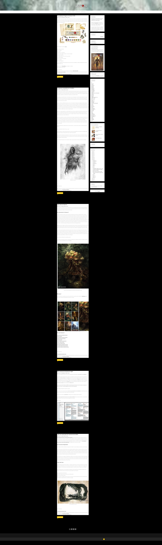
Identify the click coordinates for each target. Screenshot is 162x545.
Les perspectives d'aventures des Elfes (62, 337)
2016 (93, 179)
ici (68, 21)
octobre (94, 162)
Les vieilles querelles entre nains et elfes (62, 345)
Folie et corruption (59, 336)
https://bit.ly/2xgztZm (75, 70)
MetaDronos (83, 296)
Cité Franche (93, 90)
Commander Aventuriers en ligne (62, 511)
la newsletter (97, 75)
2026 (93, 151)
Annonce (92, 83)
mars (93, 175)
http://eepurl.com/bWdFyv (65, 189)
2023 (93, 154)
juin (93, 166)
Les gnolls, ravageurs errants (61, 343)
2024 (93, 153)
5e (91, 82)
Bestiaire (92, 86)
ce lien (66, 46)
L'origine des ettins (59, 339)
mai (93, 167)
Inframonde (92, 108)
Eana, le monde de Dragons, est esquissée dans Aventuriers (65, 437)
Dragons (92, 96)
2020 (93, 157)
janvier (94, 177)
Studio (92, 117)
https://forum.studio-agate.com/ (67, 74)
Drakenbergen (93, 98)
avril (93, 174)
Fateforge (92, 102)
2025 (93, 152)
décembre (94, 160)
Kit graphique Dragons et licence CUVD (98, 168)
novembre (94, 161)
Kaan (92, 111)
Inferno (92, 107)
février (94, 176)
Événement (92, 101)
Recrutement (93, 114)
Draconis (92, 95)
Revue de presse (93, 115)
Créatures (92, 94)
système (92, 118)
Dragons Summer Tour (94, 97)
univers (92, 120)
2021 (93, 156)
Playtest (92, 113)
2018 (93, 159)
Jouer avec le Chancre (96, 170)
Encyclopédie (93, 99)
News (92, 112)
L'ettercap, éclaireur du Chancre (61, 338)
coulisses (92, 92)
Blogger (99, 191)
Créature (92, 93)
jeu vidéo (92, 110)
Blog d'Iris (92, 87)
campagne (92, 89)
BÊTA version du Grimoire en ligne (97, 171)
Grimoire (92, 105)
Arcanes (92, 84)
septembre (94, 163)
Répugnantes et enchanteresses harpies (62, 344)
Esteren (92, 100)
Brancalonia (92, 88)
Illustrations (92, 106)
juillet (93, 165)
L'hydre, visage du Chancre (60, 342)
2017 (93, 178)
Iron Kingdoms (93, 109)
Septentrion (92, 116)
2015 (93, 180)
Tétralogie (92, 119)
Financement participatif (94, 103)
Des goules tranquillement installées (98, 169)
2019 (93, 158)
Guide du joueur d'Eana (94, 48)
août (93, 164)
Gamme (92, 104)
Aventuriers (92, 85)
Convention (92, 91)
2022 (93, 155)
